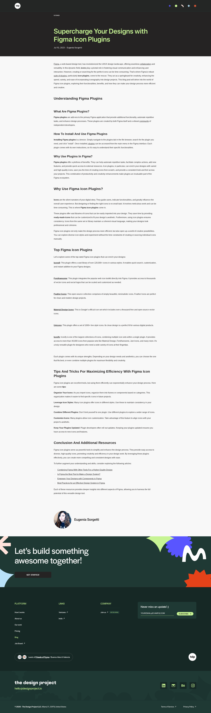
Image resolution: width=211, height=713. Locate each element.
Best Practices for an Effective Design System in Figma (81, 483)
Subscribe (184, 613)
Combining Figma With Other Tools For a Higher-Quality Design (84, 470)
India (61, 618)
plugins (91, 144)
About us (18, 618)
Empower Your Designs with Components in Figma (79, 479)
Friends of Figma (42, 657)
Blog (16, 637)
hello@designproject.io (28, 688)
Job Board (19, 643)
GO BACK (57, 15)
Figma (56, 64)
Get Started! (32, 574)
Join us (104, 612)
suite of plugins (60, 76)
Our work (18, 624)
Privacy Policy (188, 706)
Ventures (62, 612)
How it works (20, 612)
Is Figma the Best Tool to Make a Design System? (78, 474)
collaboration (145, 64)
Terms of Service (167, 706)
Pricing (17, 631)
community (144, 121)
